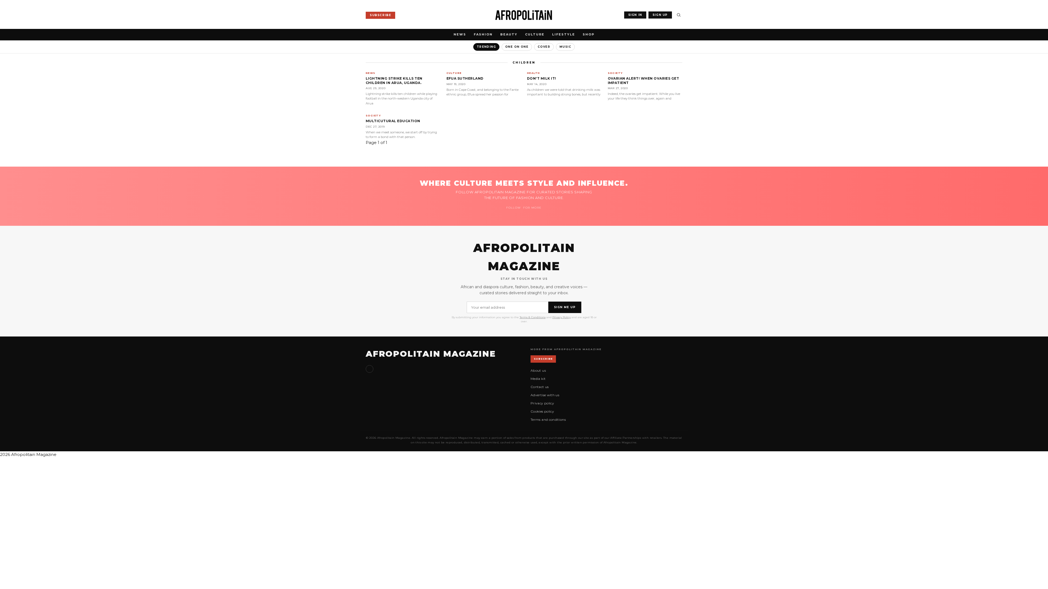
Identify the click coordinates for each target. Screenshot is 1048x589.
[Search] (678, 15)
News (460, 34)
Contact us (540, 387)
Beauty (508, 34)
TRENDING (486, 47)
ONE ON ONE (516, 47)
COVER (544, 47)
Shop (588, 34)
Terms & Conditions (533, 317)
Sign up (369, 369)
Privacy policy (542, 403)
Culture (534, 34)
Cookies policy (542, 411)
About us (538, 370)
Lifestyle (563, 34)
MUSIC (565, 47)
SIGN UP (660, 15)
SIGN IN (635, 15)
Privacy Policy (561, 317)
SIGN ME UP (565, 307)
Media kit (538, 379)
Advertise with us (545, 395)
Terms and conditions (548, 419)
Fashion (483, 34)
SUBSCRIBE (380, 15)
